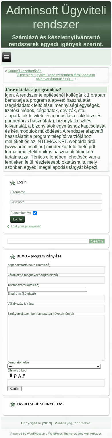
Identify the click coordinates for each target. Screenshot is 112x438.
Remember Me (20, 212)
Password (17, 202)
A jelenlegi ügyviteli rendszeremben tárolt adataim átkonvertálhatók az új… (56, 77)
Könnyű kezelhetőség (25, 71)
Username (17, 192)
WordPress (34, 433)
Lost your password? (25, 226)
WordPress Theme (60, 433)
